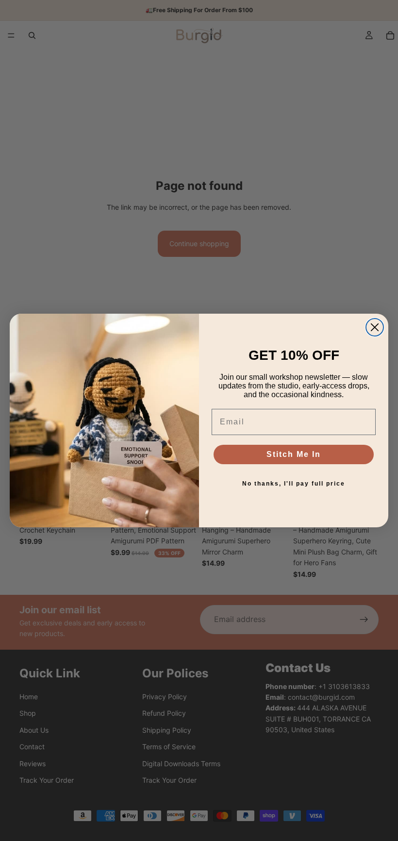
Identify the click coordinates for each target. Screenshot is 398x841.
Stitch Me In (293, 454)
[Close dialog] (374, 327)
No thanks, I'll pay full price (293, 483)
